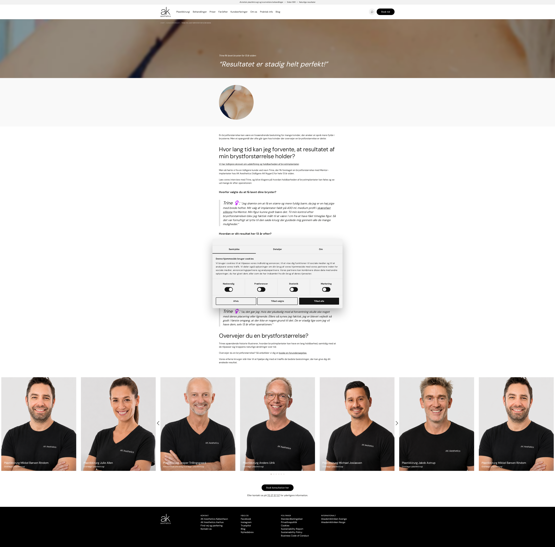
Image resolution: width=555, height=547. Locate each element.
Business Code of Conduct (295, 535)
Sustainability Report (292, 528)
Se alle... (165, 11)
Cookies (285, 525)
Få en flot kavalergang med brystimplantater (356, 6)
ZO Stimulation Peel (295, 7)
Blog (243, 528)
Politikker (286, 515)
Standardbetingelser (292, 518)
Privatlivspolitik (289, 522)
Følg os (245, 515)
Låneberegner (172, 10)
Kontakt (205, 515)
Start (162, 23)
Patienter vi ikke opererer (299, 11)
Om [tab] (321, 249)
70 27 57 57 (273, 495)
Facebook (246, 518)
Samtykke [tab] (234, 249)
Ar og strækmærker (354, 7)
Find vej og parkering (212, 525)
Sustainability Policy (291, 532)
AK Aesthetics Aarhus (212, 522)
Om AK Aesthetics (236, 7)
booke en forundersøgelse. (293, 352)
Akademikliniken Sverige (334, 518)
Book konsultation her (277, 487)
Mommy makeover (295, 7)
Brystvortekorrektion (173, 7)
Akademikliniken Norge (333, 522)
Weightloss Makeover (296, 7)
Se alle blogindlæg (175, 10)
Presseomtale (291, 11)
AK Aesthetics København (214, 518)
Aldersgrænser (292, 7)
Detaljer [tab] (277, 249)
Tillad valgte (277, 301)
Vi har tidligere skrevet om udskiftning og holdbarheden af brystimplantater (259, 164)
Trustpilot (246, 525)
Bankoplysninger (234, 11)
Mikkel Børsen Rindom (356, 7)
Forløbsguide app (353, 7)
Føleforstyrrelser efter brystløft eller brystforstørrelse (303, 6)
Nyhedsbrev (291, 7)
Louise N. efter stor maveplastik (342, 7)
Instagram (246, 522)
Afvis (236, 301)
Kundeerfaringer (173, 23)
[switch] (261, 289)
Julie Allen (348, 11)
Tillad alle (319, 301)
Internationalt (328, 515)
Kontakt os (206, 528)
